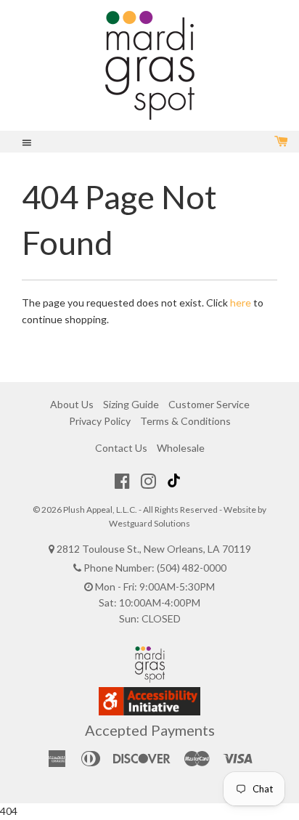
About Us (72, 404)
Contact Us (121, 448)
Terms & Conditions (185, 421)
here (240, 302)
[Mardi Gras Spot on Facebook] (122, 480)
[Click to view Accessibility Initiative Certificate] (149, 711)
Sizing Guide (131, 404)
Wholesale (181, 448)
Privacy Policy (100, 421)
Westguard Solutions (149, 523)
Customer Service (209, 404)
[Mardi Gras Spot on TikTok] (175, 480)
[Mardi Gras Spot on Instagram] (148, 480)
